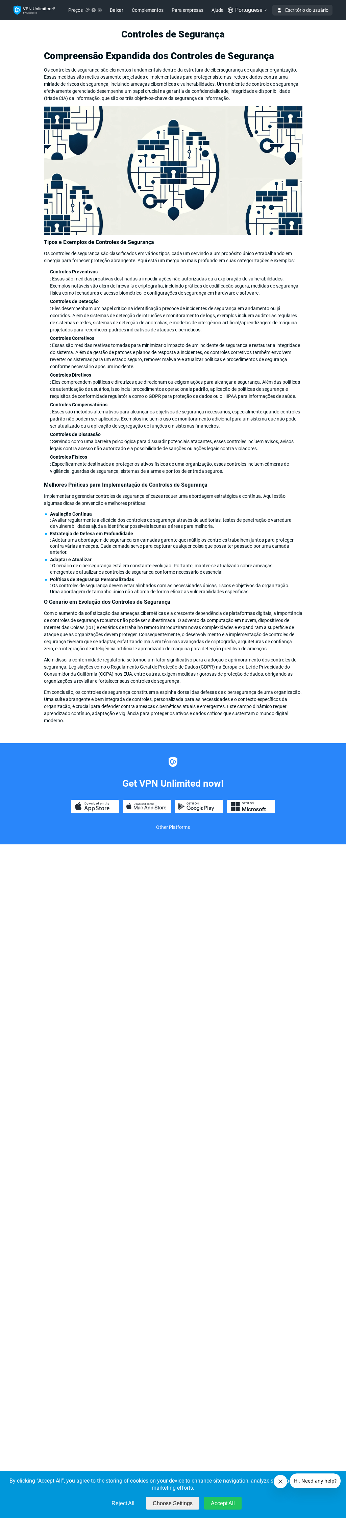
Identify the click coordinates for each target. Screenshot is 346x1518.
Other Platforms (173, 827)
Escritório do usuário (306, 10)
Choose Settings (173, 1503)
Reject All (123, 1503)
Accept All (223, 1503)
